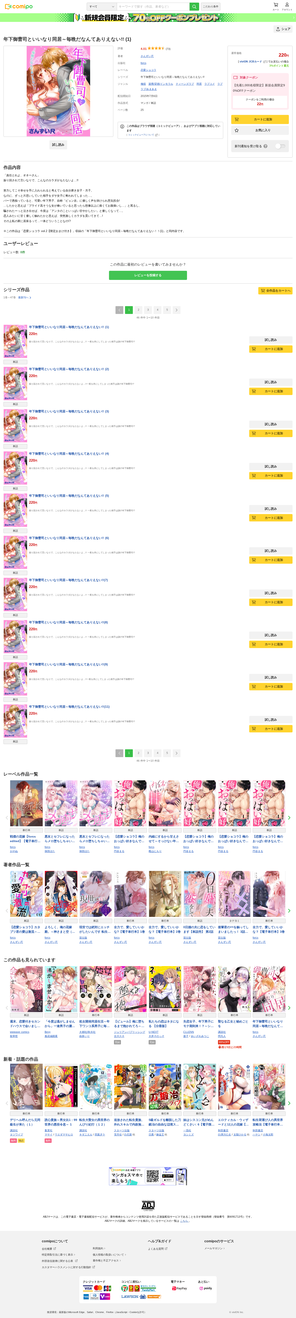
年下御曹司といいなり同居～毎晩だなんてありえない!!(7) (68, 580)
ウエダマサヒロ (64, 1134)
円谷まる (119, 851)
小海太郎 (268, 1134)
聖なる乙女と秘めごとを (233, 1024)
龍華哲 (14, 1036)
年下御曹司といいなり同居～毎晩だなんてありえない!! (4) (69, 453)
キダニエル (85, 1134)
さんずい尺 (147, 56)
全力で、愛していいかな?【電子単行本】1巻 (129, 929)
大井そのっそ (156, 1036)
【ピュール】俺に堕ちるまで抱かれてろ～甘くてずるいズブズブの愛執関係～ (129, 1024)
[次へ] (177, 310)
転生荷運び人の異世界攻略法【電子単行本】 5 (269, 1122)
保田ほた (50, 851)
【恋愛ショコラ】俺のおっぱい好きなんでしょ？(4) (268, 839)
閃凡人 (222, 1036)
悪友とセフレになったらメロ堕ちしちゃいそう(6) (60, 839)
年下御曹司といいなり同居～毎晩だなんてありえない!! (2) (69, 369)
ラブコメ (209, 83)
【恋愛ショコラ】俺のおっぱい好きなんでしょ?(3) (198, 839)
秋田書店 (223, 1130)
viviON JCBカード (251, 61)
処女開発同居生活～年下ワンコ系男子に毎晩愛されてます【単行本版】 (94, 1024)
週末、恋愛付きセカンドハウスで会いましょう (25, 1024)
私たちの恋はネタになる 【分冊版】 (164, 1024)
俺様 (143, 83)
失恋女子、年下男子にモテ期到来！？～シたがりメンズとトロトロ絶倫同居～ (198, 1024)
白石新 (128, 1134)
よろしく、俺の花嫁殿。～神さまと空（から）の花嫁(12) (60, 929)
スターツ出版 (122, 1130)
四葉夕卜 (100, 1134)
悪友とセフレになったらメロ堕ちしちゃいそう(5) (94, 839)
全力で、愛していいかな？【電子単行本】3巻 (269, 929)
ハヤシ (256, 1134)
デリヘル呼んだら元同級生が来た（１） (25, 1122)
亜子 (186, 1036)
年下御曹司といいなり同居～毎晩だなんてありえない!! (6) (69, 538)
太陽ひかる (239, 1134)
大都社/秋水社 (87, 1032)
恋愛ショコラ (148, 70)
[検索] (194, 7)
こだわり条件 (210, 6)
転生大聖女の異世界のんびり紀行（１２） (94, 1122)
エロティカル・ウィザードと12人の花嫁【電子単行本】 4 (233, 1122)
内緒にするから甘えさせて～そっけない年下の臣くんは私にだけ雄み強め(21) (164, 839)
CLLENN (188, 1032)
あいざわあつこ (200, 1036)
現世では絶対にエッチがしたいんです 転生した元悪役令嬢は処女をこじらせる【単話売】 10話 (95, 929)
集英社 (48, 1130)
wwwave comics (19, 1032)
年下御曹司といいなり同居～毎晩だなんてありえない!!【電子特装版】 (268, 1024)
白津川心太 (224, 1134)
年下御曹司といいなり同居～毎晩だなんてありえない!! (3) (69, 411)
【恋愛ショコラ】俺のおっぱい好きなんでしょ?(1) (233, 839)
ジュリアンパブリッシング (129, 1032)
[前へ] (119, 310)
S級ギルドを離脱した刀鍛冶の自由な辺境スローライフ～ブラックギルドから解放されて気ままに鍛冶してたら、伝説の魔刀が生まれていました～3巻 (165, 1122)
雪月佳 (118, 1134)
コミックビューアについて (141, 135)
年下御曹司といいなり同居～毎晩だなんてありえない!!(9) (68, 664)
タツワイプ (16, 1134)
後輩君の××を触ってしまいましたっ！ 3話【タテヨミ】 (233, 929)
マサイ (48, 1134)
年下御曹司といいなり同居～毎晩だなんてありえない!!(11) (69, 706)
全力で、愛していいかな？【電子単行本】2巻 (165, 929)
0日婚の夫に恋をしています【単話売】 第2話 (199, 929)
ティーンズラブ (185, 83)
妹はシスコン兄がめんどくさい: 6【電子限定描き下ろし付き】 (199, 1122)
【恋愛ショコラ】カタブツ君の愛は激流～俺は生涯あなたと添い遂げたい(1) (25, 929)
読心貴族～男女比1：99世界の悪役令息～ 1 (61, 1122)
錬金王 (160, 1134)
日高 (151, 1134)
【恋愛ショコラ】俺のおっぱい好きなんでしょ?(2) (129, 839)
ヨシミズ (188, 1134)
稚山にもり (155, 851)
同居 (199, 83)
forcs (143, 63)
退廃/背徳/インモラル (160, 83)
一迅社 (187, 1130)
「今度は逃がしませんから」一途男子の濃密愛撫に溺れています (60, 1024)
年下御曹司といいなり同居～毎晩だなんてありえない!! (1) (69, 327)
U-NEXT (153, 1032)
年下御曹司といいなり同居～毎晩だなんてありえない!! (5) (69, 495)
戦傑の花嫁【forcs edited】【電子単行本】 (23, 839)
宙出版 (83, 937)
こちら (184, 1220)
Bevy (47, 1032)
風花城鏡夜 (51, 1036)
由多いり (84, 1036)
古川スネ (119, 1036)
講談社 (222, 1032)
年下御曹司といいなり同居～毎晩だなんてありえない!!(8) (68, 622)
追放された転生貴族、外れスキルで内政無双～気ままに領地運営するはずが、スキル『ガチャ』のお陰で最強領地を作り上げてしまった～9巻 (129, 1122)
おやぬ (14, 851)
